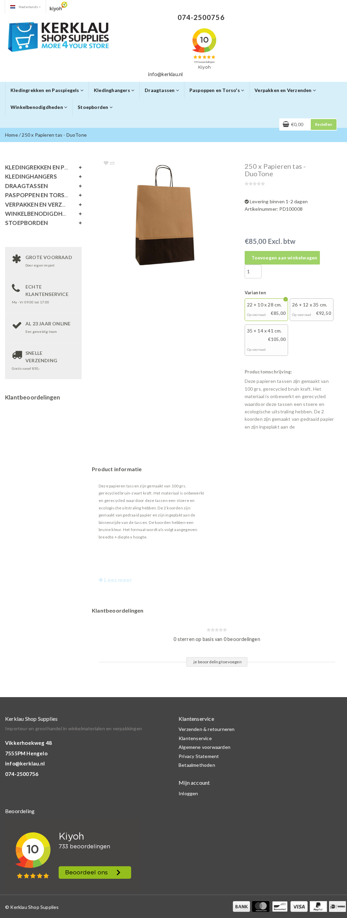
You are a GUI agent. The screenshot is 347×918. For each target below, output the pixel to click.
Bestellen (323, 124)
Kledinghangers (112, 90)
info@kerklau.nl (25, 763)
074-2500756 (21, 774)
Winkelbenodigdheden (37, 107)
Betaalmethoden (197, 765)
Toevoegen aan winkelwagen (284, 257)
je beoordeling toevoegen (217, 661)
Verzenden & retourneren (207, 729)
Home (11, 135)
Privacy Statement (199, 756)
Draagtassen (160, 90)
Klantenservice (195, 738)
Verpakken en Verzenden (283, 90)
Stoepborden (93, 107)
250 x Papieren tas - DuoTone (54, 135)
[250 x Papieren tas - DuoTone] (177, 216)
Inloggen (188, 793)
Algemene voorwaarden (204, 747)
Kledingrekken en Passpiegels (45, 90)
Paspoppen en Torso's (215, 90)
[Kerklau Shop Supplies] (58, 36)
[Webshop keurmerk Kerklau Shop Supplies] (58, 6)
